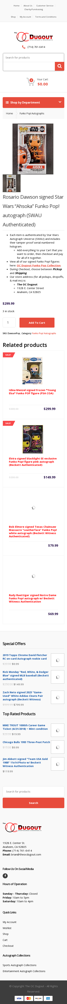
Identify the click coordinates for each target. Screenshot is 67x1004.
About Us (28, 5)
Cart (5, 940)
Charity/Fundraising (33, 9)
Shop (13, 16)
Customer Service (44, 5)
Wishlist (7, 928)
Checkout (8, 945)
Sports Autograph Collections (19, 965)
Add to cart (37, 322)
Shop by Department (25, 102)
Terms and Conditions (45, 16)
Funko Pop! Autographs (44, 333)
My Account (25, 16)
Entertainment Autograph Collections (24, 971)
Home (16, 5)
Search (33, 803)
